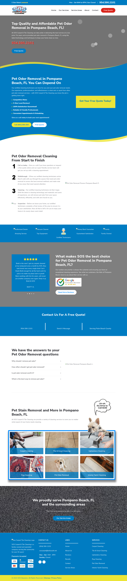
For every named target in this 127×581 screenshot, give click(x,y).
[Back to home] (19, 10)
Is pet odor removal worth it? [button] (23, 373)
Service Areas (70, 568)
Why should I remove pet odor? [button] (24, 361)
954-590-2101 (26, 328)
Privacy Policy (56, 578)
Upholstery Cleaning (99, 555)
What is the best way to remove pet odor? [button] (28, 379)
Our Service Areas (64, 518)
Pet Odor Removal (98, 563)
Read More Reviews (66, 292)
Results (67, 559)
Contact (95, 10)
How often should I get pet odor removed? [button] (28, 367)
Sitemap (47, 578)
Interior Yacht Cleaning (100, 568)
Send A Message (63, 328)
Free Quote (108, 10)
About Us (68, 551)
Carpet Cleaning (97, 546)
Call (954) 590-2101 (21, 125)
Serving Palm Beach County (100, 328)
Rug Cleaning (97, 559)
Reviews (68, 555)
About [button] (86, 10)
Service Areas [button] (76, 10)
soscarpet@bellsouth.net (48, 551)
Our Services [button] (64, 10)
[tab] (27, 293)
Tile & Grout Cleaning (99, 551)
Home (53, 10)
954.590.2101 (107, 2)
